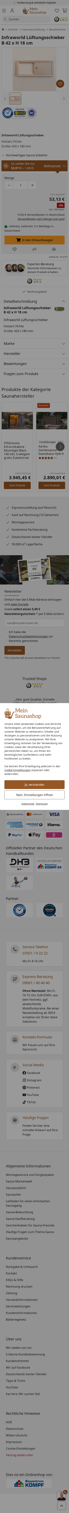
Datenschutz (28, 803)
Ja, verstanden (34, 785)
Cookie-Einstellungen (17, 770)
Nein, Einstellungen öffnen (34, 795)
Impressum (42, 803)
